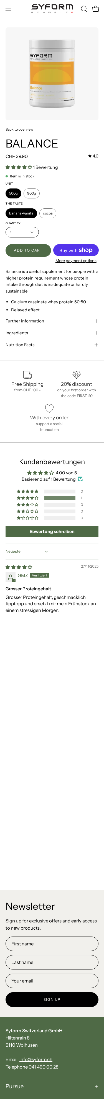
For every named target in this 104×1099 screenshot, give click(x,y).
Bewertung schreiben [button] (52, 531)
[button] (83, 9)
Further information (25, 321)
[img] (93, 156)
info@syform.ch (35, 1059)
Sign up (52, 999)
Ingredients (17, 332)
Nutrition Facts (20, 344)
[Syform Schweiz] (52, 8)
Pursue (15, 1086)
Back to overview (19, 129)
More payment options (75, 260)
